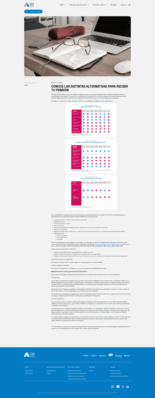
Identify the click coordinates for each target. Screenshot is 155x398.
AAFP (62, 5)
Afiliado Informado (115, 370)
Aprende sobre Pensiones (78, 5)
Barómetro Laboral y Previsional (76, 376)
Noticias (113, 5)
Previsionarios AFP (51, 370)
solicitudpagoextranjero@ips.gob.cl (108, 244)
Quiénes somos (29, 370)
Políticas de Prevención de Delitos (119, 376)
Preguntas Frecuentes (115, 373)
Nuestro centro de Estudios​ (74, 370)
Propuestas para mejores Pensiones (77, 378)
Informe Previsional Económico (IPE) (77, 373)
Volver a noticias (35, 12)
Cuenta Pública (29, 373)
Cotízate (48, 373)
